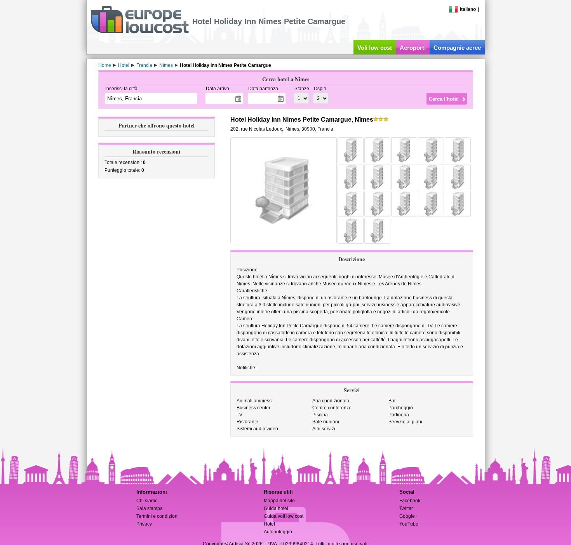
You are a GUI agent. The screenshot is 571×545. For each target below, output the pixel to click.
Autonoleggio (278, 532)
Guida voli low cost (283, 516)
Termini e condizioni (157, 516)
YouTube (408, 524)
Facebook (409, 500)
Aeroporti (413, 47)
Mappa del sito (279, 500)
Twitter (406, 508)
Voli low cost (374, 47)
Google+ (408, 516)
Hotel (269, 524)
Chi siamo (147, 500)
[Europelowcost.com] (140, 32)
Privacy (144, 524)
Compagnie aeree (457, 47)
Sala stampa (149, 508)
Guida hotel (276, 508)
